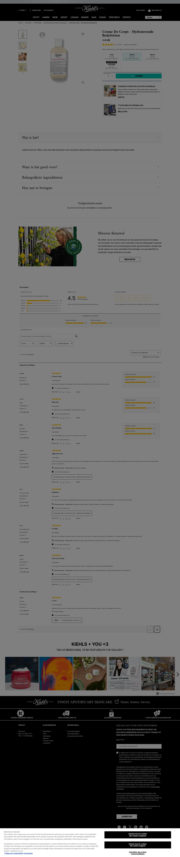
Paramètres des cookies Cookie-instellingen (137, 853)
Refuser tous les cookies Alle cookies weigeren (137, 845)
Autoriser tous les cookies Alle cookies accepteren (137, 835)
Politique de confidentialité (14, 853)
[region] (90, 842)
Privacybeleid (28, 853)
